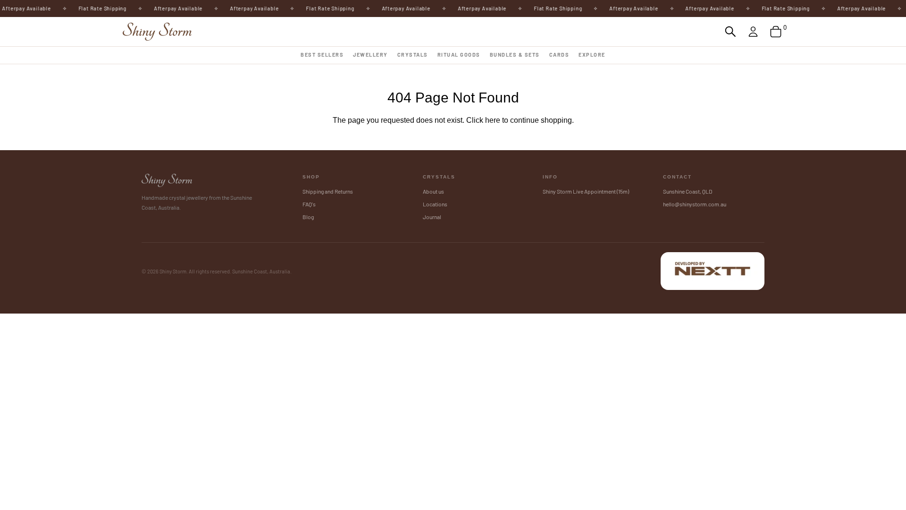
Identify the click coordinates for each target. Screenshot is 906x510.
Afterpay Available (172, 8)
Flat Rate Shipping (97, 8)
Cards (559, 54)
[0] (775, 31)
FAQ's (309, 204)
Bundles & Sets (515, 54)
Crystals (412, 54)
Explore (592, 54)
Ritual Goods (458, 54)
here (492, 120)
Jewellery (370, 54)
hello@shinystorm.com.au (694, 204)
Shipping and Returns (327, 191)
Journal (432, 216)
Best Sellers (322, 54)
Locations (435, 204)
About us (433, 191)
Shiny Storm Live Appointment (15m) (586, 191)
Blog (308, 216)
